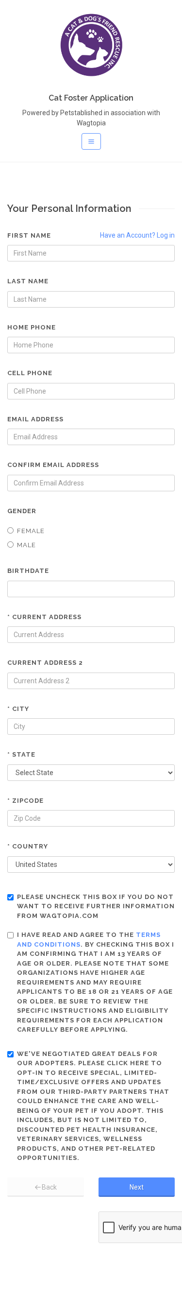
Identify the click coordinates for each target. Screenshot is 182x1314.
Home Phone (31, 327)
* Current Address (44, 617)
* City (18, 708)
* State (21, 754)
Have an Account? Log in (137, 235)
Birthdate (28, 570)
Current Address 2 (45, 662)
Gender (21, 511)
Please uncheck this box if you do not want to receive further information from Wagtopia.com (96, 906)
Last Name (28, 281)
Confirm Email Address (53, 464)
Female (31, 531)
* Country (27, 846)
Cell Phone (29, 373)
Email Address (35, 419)
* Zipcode (25, 800)
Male (26, 545)
